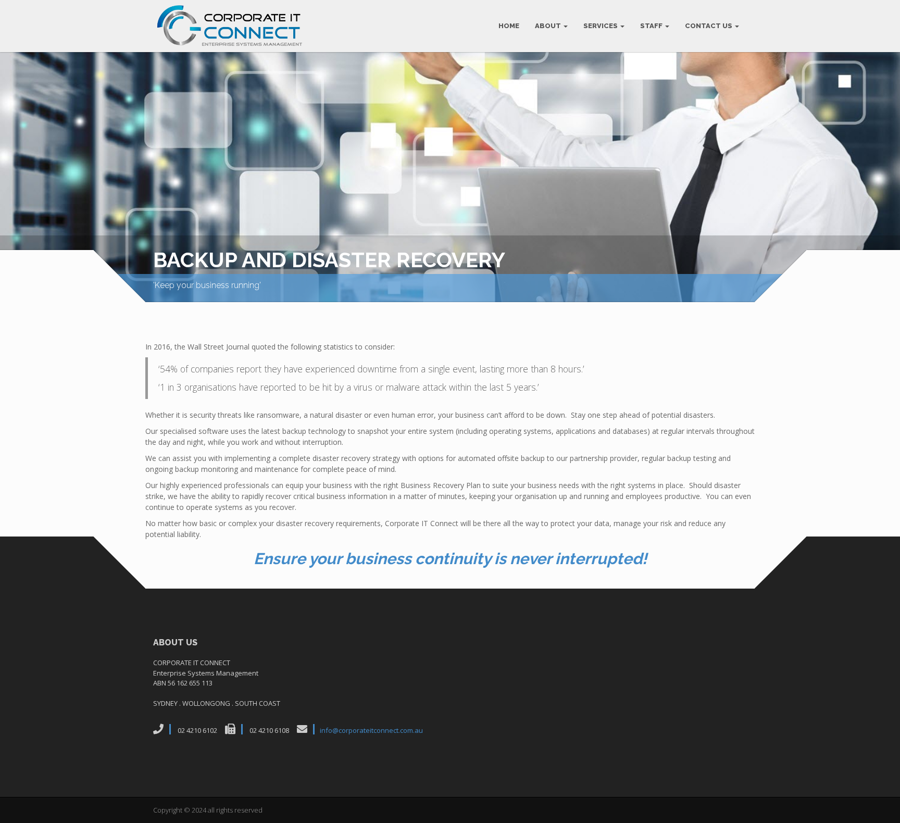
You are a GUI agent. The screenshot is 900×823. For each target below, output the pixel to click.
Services (601, 26)
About (548, 26)
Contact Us (709, 26)
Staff (652, 26)
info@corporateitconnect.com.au (371, 730)
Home (508, 26)
